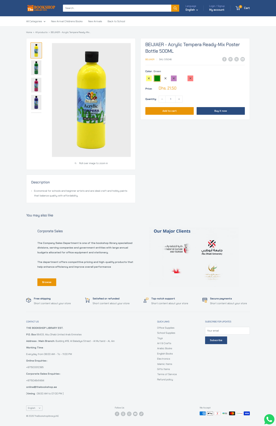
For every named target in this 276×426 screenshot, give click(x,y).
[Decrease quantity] (162, 99)
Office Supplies (165, 327)
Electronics (163, 358)
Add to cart (169, 111)
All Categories (34, 21)
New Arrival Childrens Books (67, 21)
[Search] (175, 8)
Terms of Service (167, 374)
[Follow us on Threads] (123, 413)
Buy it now (220, 111)
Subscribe (216, 340)
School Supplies (166, 333)
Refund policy (165, 379)
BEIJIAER (149, 59)
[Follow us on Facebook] (117, 413)
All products (41, 32)
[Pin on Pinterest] (230, 59)
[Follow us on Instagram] (129, 413)
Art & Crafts (164, 343)
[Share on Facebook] (224, 59)
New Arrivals (95, 21)
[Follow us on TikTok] (141, 413)
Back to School (116, 21)
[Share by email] (242, 59)
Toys (160, 338)
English (31, 408)
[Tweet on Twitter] (236, 59)
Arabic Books (164, 348)
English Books (165, 353)
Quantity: (151, 99)
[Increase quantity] (179, 99)
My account (216, 9)
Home (29, 32)
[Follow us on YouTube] (135, 413)
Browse (46, 282)
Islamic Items (164, 364)
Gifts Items (163, 369)
